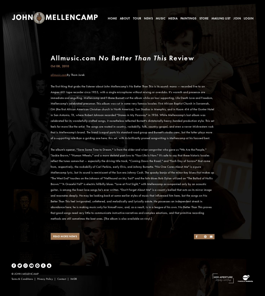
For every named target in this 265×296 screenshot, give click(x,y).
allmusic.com (59, 75)
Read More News (65, 236)
